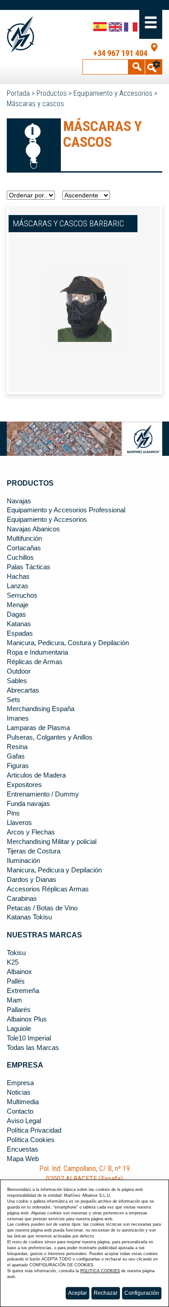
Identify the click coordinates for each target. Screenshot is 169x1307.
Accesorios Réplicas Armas (48, 889)
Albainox (19, 971)
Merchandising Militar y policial (51, 841)
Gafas (16, 756)
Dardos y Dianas (31, 879)
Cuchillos (20, 557)
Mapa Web (23, 1158)
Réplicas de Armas (35, 661)
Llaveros (19, 822)
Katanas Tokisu (29, 917)
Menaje (17, 605)
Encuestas (22, 1149)
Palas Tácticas (28, 567)
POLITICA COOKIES (100, 1271)
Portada (18, 93)
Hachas (18, 576)
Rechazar (106, 1293)
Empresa (20, 1083)
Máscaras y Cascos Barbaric (68, 224)
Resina (17, 746)
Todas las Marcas (33, 1047)
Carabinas (22, 898)
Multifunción (24, 538)
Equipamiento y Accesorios (112, 93)
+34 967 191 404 (120, 53)
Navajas (19, 501)
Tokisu (16, 952)
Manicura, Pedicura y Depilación (54, 870)
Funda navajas (28, 803)
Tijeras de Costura (33, 851)
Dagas (16, 614)
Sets (13, 699)
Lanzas (17, 586)
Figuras (18, 765)
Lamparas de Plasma (38, 727)
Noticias (19, 1092)
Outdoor (19, 671)
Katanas (19, 624)
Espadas (20, 633)
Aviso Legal (24, 1120)
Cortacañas (24, 548)
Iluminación (23, 860)
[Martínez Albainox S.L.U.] (22, 34)
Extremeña (23, 990)
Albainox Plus (27, 1019)
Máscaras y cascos (35, 103)
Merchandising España (40, 708)
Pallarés (19, 1009)
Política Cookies (31, 1139)
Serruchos (22, 595)
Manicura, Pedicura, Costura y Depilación (68, 642)
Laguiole (19, 1028)
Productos (52, 93)
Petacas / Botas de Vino (42, 908)
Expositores (24, 784)
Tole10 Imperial (29, 1038)
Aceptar (77, 1293)
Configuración (141, 1293)
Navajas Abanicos (33, 529)
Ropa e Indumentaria (37, 652)
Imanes (18, 718)
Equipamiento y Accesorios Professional (66, 510)
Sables (17, 680)
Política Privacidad (34, 1130)
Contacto (20, 1111)
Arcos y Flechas (31, 832)
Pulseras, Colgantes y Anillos (49, 737)
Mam (14, 1000)
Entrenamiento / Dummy (43, 794)
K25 (12, 962)
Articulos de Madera (36, 775)
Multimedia (23, 1102)
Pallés (16, 981)
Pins (13, 813)
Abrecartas (23, 690)
